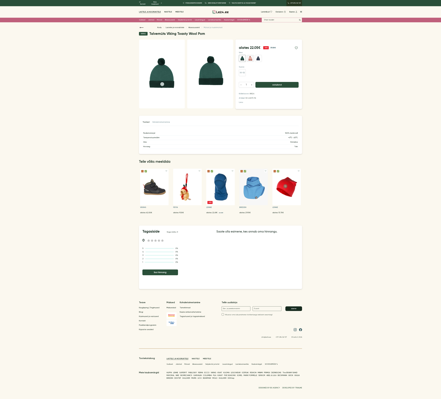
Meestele (179, 12)
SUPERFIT (183, 373)
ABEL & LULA (271, 375)
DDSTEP (177, 378)
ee (301, 12)
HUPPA (169, 373)
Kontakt (142, 321)
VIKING (213, 373)
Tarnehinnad (185, 308)
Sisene (293, 308)
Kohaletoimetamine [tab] (161, 122)
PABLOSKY (192, 373)
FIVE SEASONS (230, 375)
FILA (214, 375)
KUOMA (226, 373)
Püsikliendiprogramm (147, 325)
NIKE (177, 375)
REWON (253, 373)
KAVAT (220, 375)
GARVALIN (197, 375)
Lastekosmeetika (214, 20)
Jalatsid (151, 20)
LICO (200, 378)
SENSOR (261, 375)
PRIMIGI (267, 373)
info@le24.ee (266, 337)
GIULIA (297, 375)
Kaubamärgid (229, 20)
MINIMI (260, 373)
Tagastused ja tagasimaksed (192, 316)
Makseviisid (171, 308)
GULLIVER (186, 378)
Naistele (168, 12)
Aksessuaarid (170, 20)
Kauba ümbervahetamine (190, 312)
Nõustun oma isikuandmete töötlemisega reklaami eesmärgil (248, 315)
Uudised (142, 20)
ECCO (206, 373)
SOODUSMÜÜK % (243, 20)
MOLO (214, 378)
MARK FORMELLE (250, 375)
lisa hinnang (160, 272)
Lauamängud (200, 20)
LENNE (175, 373)
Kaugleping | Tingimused (149, 308)
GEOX (290, 375)
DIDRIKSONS (276, 373)
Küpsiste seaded (146, 330)
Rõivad (159, 20)
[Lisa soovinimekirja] (296, 48)
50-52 (242, 73)
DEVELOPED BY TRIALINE (292, 388)
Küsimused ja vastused (149, 316)
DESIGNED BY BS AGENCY (269, 388)
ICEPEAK (245, 373)
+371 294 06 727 (281, 337)
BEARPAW (207, 378)
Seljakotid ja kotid (185, 20)
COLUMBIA (207, 375)
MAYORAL (170, 375)
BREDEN (170, 378)
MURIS (193, 378)
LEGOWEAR (236, 373)
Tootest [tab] (146, 122)
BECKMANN (282, 375)
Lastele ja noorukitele (150, 12)
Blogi (141, 312)
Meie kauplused (154, 3)
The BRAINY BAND (290, 373)
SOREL (239, 375)
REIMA (200, 373)
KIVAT (220, 373)
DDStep (231, 378)
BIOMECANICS (186, 375)
